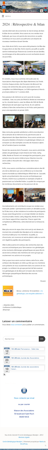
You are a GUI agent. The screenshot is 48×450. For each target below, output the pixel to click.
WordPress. (24, 444)
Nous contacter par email (24, 398)
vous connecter (16, 325)
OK (41, 339)
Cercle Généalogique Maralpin (12, 442)
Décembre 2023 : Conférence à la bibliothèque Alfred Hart (12, 307)
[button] (4, 374)
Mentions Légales (24, 437)
